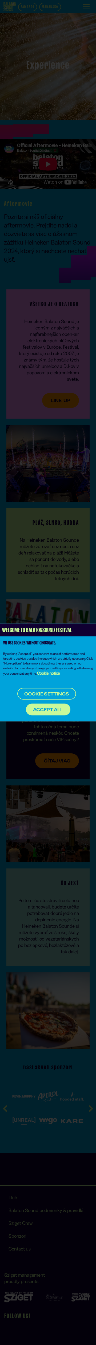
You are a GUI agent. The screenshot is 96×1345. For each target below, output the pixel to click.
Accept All (48, 709)
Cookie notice (48, 673)
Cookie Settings (46, 694)
